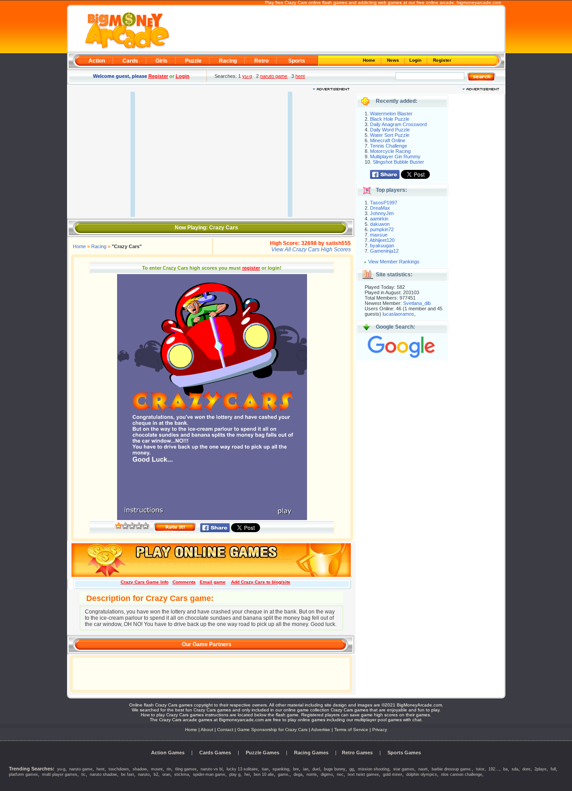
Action (96, 61)
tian (265, 769)
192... (493, 769)
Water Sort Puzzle (389, 135)
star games (403, 769)
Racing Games (311, 752)
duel (316, 769)
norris (312, 774)
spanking (281, 769)
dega (298, 774)
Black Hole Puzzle (389, 119)
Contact (225, 729)
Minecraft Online (387, 140)
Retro (261, 61)
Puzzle (193, 61)
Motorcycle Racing (390, 151)
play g (234, 774)
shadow (140, 769)
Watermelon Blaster (391, 113)
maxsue (378, 234)
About (207, 729)
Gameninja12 (384, 251)
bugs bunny (334, 769)
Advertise (320, 729)
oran (166, 774)
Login (416, 60)
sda (515, 769)
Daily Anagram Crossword (398, 124)
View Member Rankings (394, 261)
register (251, 268)
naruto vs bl (212, 769)
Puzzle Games (262, 752)
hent (300, 76)
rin (169, 769)
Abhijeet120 (382, 240)
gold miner (392, 774)
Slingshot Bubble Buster (398, 162)
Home (370, 60)
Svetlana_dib (417, 303)
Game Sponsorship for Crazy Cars (272, 729)
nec (340, 774)
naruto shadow (103, 774)
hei (247, 774)
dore (526, 769)
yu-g (247, 76)
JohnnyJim (382, 213)
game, (284, 774)
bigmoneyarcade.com (479, 2)
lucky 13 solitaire (242, 769)
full (553, 769)
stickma (181, 774)
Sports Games (404, 752)
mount (157, 769)
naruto (144, 774)
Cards (130, 61)
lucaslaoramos (398, 314)
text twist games (363, 774)
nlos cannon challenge (461, 774)
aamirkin (379, 218)
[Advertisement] (336, 29)
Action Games (168, 752)
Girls (162, 61)
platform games (23, 774)
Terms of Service (352, 729)
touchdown (119, 769)
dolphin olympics (421, 774)
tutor (480, 769)
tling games (186, 769)
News (394, 60)
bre (296, 769)
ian (305, 769)
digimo (327, 774)
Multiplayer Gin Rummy (395, 156)
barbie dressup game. (452, 769)
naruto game (273, 76)
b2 (156, 774)
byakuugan (382, 245)
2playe (540, 769)
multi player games (59, 774)
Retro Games (357, 752)
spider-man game (209, 774)
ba (505, 769)
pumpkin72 (382, 229)
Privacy (379, 729)
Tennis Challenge (388, 145)
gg (351, 769)
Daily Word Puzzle (390, 129)
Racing (228, 61)
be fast (127, 774)
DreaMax (380, 208)
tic (83, 774)
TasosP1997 (383, 202)
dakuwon (380, 224)
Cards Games (215, 752)
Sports (296, 61)
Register (441, 60)
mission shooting (373, 769)
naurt (423, 769)
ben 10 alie (264, 774)
